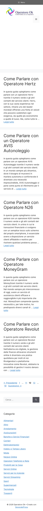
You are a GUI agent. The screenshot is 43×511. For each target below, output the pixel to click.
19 (5, 386)
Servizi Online (10, 469)
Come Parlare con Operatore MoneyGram (21, 264)
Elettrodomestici (11, 445)
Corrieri (7, 441)
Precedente (10, 383)
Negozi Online (10, 457)
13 (34, 383)
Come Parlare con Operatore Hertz (21, 81)
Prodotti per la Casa (13, 465)
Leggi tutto (9, 122)
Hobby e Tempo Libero (15, 449)
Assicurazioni (10, 433)
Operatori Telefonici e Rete (16, 461)
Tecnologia (9, 489)
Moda (6, 453)
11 (26, 383)
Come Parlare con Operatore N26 (21, 205)
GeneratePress (21, 507)
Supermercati (10, 485)
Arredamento (10, 429)
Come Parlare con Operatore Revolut (21, 327)
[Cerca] (36, 400)
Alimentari (8, 420)
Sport (6, 481)
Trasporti (8, 493)
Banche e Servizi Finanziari (16, 437)
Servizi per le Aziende (14, 473)
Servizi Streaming (12, 477)
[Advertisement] (21, 47)
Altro (6, 424)
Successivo (15, 386)
